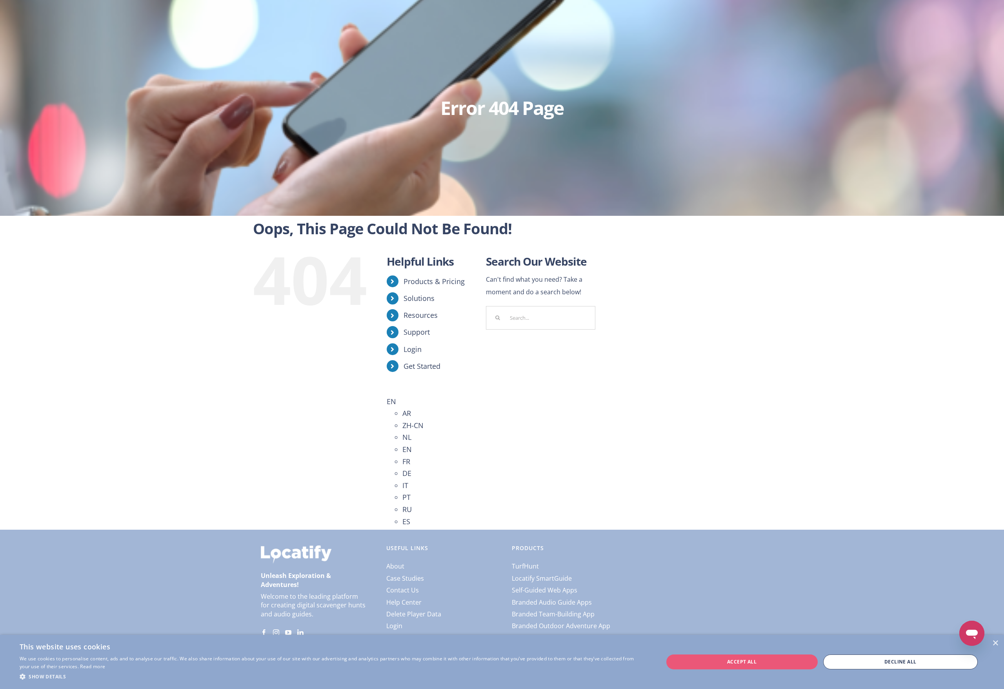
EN (391, 401)
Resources (421, 315)
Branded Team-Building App (553, 614)
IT (405, 485)
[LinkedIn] (300, 632)
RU (407, 509)
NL (406, 437)
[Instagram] (276, 632)
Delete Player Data (413, 614)
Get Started (422, 366)
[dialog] (502, 662)
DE (406, 473)
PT (406, 497)
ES (406, 521)
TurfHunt (525, 566)
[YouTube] (288, 632)
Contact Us (402, 590)
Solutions (419, 298)
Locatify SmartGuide (542, 578)
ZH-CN (413, 425)
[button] (332, 677)
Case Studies (405, 578)
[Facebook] (264, 632)
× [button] (995, 643)
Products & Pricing (434, 281)
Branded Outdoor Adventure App (561, 626)
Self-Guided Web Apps (544, 590)
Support (417, 332)
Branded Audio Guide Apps (552, 602)
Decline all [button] (900, 661)
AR (406, 413)
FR (406, 461)
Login (413, 349)
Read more (92, 666)
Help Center (404, 602)
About (395, 566)
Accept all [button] (742, 661)
